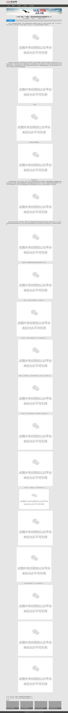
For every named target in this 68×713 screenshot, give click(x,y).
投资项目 (19, 5)
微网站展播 (32, 5)
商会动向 (25, 5)
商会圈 (13, 5)
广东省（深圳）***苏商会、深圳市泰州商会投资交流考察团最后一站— (21, 696)
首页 (8, 5)
